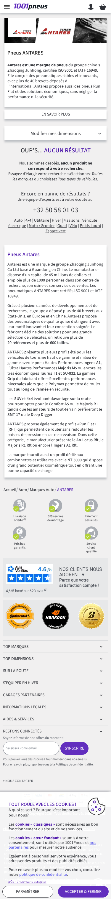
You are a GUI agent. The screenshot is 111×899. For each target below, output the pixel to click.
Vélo (73, 226)
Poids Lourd (90, 226)
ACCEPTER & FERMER (83, 892)
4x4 (28, 220)
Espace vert (56, 231)
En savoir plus (55, 114)
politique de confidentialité (43, 874)
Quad (62, 226)
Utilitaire (41, 220)
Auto (18, 220)
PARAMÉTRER (27, 892)
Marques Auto (42, 490)
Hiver (56, 220)
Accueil (10, 490)
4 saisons (72, 220)
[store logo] (32, 7)
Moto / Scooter (42, 226)
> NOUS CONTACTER (18, 780)
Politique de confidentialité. (75, 764)
